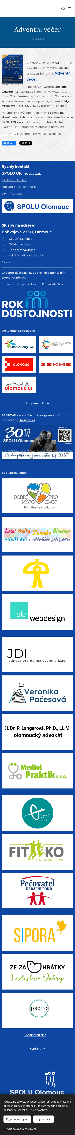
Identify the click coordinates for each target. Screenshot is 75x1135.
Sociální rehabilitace (22, 250)
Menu (69, 8)
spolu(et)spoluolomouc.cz (19, 187)
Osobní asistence (20, 239)
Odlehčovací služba (22, 244)
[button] (62, 8)
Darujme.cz (27, 420)
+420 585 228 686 (14, 180)
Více (60, 284)
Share (10, 143)
